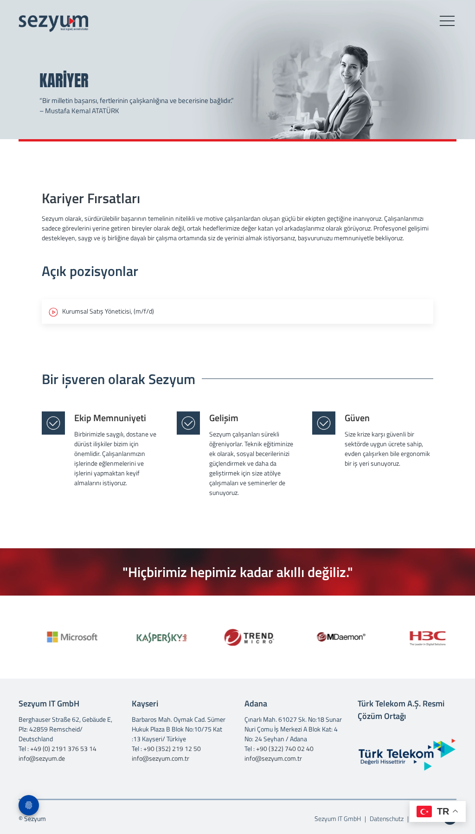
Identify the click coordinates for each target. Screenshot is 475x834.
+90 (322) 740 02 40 (285, 748)
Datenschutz (387, 818)
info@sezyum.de (42, 758)
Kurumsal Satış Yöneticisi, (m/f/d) (106, 311)
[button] (447, 21)
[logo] (53, 23)
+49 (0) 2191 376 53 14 (63, 748)
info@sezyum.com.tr (160, 758)
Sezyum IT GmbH (338, 818)
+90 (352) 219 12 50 (172, 748)
